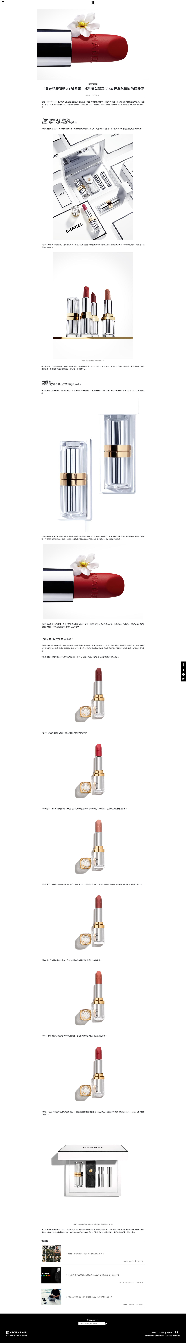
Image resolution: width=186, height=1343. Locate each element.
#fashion (131, 1261)
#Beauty (88, 95)
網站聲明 (169, 1333)
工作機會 (161, 1333)
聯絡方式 (154, 1333)
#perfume (131, 1304)
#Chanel (126, 1261)
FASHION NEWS (93, 84)
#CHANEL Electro (129, 1282)
